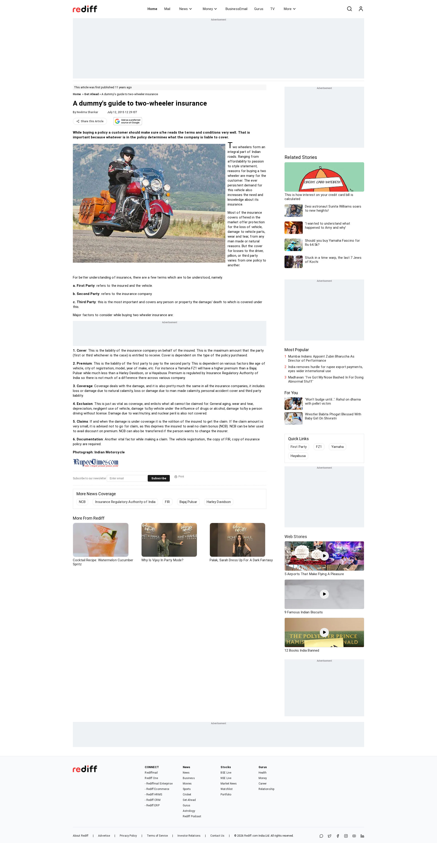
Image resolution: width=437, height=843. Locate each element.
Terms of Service (157, 835)
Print (181, 476)
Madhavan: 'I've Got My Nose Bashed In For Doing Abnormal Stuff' (325, 379)
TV (272, 9)
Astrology (189, 811)
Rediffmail (151, 772)
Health (263, 772)
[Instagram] (346, 836)
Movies (187, 783)
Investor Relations (189, 835)
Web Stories (296, 536)
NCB (82, 502)
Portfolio (226, 794)
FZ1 (319, 447)
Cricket (187, 794)
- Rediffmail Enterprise (158, 783)
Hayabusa (298, 456)
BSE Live (226, 772)
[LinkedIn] (362, 836)
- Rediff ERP (152, 805)
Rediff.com (251, 835)
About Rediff (80, 835)
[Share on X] (329, 836)
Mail (167, 9)
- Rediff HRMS (153, 794)
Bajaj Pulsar (188, 502)
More (288, 9)
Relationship (266, 789)
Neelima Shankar (87, 112)
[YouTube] (354, 836)
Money (208, 9)
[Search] (349, 9)
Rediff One (151, 778)
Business (189, 778)
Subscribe (158, 478)
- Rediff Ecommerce (157, 789)
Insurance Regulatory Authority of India (125, 502)
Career (263, 783)
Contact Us (217, 835)
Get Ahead (91, 94)
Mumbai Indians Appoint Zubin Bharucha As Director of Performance (321, 358)
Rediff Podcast (192, 816)
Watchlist (227, 789)
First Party (299, 447)
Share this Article (92, 121)
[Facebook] (338, 836)
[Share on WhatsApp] (321, 836)
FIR (167, 502)
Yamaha (337, 447)
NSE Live (226, 778)
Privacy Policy (128, 835)
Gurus (258, 9)
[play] (324, 556)
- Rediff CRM (152, 800)
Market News (229, 783)
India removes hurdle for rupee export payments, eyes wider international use (325, 369)
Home (152, 9)
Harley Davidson (219, 502)
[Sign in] (360, 9)
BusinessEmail (236, 9)
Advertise (104, 835)
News (183, 9)
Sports (187, 789)
